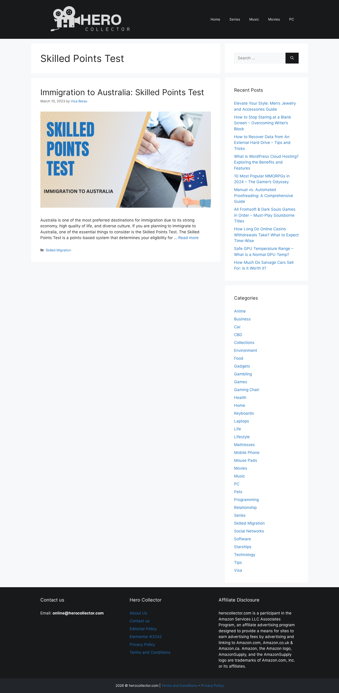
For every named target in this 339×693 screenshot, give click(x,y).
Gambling (243, 374)
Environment (245, 350)
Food (238, 358)
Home (215, 19)
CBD (238, 334)
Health (240, 397)
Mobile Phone (246, 452)
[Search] (292, 58)
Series (234, 19)
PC (291, 19)
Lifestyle (242, 437)
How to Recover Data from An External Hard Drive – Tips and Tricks (262, 142)
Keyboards (244, 413)
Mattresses (244, 444)
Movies (274, 19)
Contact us (140, 621)
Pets (238, 491)
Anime (240, 311)
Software (242, 539)
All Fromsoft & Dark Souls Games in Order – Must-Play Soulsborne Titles (264, 215)
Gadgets (242, 366)
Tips (238, 562)
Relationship (245, 507)
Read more (188, 237)
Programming (246, 499)
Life (237, 429)
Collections (244, 342)
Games (240, 382)
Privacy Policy (142, 644)
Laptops (241, 421)
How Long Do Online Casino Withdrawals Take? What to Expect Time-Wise (266, 235)
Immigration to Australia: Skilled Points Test (122, 92)
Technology (244, 554)
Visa (238, 570)
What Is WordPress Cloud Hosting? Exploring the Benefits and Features (266, 162)
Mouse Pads (245, 460)
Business (242, 319)
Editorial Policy (143, 628)
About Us (138, 613)
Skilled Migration (58, 250)
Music (254, 19)
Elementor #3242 (146, 636)
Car (237, 327)
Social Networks (249, 531)
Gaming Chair (246, 389)
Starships (242, 546)
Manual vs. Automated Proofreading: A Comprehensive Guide (263, 195)
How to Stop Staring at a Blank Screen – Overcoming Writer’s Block (262, 123)
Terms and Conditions (150, 652)
